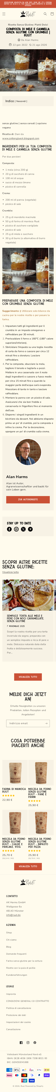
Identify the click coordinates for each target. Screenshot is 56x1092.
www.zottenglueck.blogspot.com (20, 138)
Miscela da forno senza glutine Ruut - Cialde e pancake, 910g (13, 842)
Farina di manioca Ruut (14, 790)
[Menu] (3, 13)
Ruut (23, 1086)
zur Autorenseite (28, 500)
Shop (9, 932)
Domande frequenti (16, 953)
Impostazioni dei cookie (18, 1022)
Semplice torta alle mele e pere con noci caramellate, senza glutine (25, 618)
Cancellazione (13, 1029)
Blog (8, 946)
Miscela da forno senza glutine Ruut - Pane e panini (39, 792)
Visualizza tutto (10, 572)
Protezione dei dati (16, 1015)
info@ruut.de (13, 915)
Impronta (11, 994)
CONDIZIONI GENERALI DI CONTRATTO (27, 1001)
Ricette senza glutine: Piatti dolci (28, 24)
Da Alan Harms (29, 40)
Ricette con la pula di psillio (20, 967)
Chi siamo (11, 939)
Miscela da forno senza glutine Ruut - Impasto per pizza (39, 842)
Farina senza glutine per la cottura (24, 960)
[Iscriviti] (46, 723)
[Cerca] (45, 13)
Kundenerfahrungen (16, 974)
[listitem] (9, 529)
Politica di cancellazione (18, 1008)
